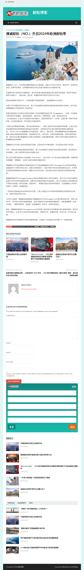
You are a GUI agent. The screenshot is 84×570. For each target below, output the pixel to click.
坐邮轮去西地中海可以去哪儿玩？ (32, 489)
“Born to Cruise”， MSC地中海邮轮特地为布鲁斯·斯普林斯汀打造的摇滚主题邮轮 (42, 256)
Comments (22, 503)
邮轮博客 (40, 12)
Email (9, 352)
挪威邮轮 (27, 30)
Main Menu (14, 22)
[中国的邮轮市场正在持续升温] (17, 252)
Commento (11, 315)
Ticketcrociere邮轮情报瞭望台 (15, 30)
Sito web (9, 362)
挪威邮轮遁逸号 (44, 226)
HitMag (75, 567)
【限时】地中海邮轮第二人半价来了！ (34, 509)
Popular (11, 503)
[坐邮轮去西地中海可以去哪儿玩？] (67, 252)
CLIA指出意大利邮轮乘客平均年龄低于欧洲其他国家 (39, 547)
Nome (9, 343)
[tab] (11, 503)
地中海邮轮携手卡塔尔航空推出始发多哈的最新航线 (39, 538)
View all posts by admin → (29, 289)
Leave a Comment (27, 37)
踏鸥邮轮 (52, 226)
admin (19, 37)
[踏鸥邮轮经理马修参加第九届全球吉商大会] (12, 455)
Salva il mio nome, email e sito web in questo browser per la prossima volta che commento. (39, 375)
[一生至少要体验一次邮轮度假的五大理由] (12, 478)
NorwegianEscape (19, 226)
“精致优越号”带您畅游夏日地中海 (32, 528)
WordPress (66, 567)
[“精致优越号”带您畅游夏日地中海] (12, 528)
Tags (31, 503)
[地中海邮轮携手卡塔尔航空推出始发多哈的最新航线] (12, 538)
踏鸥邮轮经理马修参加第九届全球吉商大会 (36, 455)
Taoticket (30, 226)
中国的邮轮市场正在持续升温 (31, 443)
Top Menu (11, 2)
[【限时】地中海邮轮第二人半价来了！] (12, 509)
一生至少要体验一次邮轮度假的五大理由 (35, 477)
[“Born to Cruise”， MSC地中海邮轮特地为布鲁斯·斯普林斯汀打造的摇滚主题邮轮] (42, 252)
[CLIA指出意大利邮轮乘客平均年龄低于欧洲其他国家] (12, 548)
